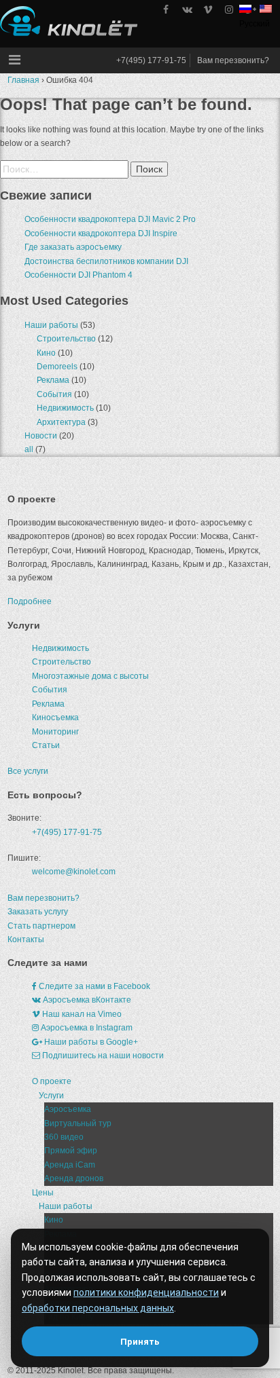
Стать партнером (41, 926)
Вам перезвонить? (233, 60)
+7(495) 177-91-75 (151, 60)
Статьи (46, 745)
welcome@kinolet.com (74, 871)
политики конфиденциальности (146, 1292)
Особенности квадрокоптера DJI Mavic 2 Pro (110, 219)
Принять (140, 1342)
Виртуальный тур (77, 1123)
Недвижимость (65, 408)
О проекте (51, 1081)
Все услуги (27, 771)
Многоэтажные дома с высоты (90, 676)
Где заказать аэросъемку (73, 247)
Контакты (25, 939)
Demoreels (57, 366)
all (28, 449)
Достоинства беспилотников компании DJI (106, 261)
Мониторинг (55, 732)
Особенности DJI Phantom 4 (78, 275)
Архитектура (61, 422)
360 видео (64, 1137)
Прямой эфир (70, 1150)
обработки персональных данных (98, 1308)
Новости (40, 436)
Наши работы (51, 325)
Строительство (66, 338)
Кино (46, 353)
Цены (43, 1192)
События (54, 394)
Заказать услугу (37, 911)
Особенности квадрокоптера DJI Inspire (100, 233)
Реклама (53, 380)
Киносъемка (55, 717)
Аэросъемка (67, 1109)
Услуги (51, 1095)
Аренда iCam (69, 1165)
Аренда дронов (73, 1178)
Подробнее (29, 601)
